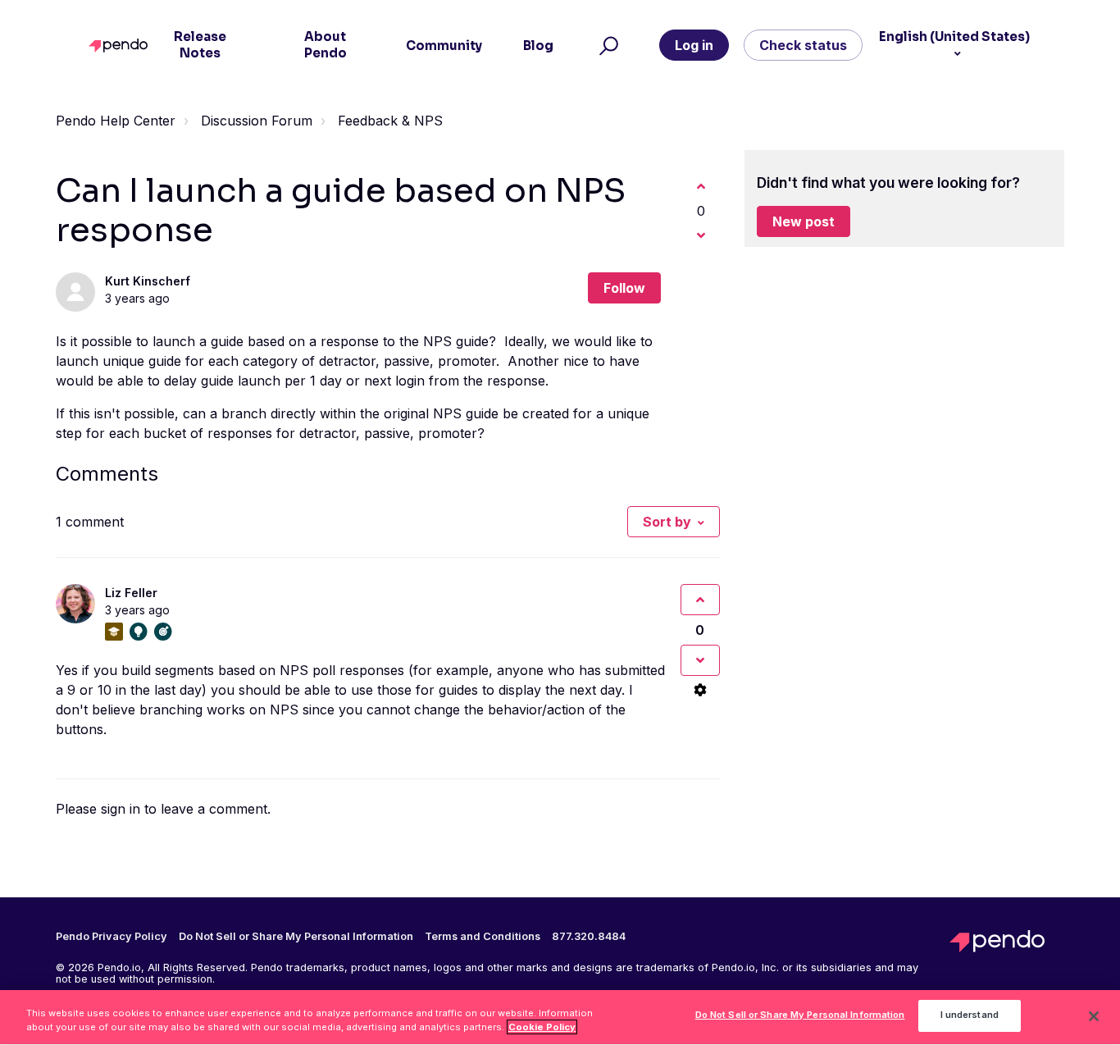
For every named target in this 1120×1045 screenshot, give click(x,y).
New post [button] (803, 221)
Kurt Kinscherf (147, 281)
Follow (624, 288)
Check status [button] (803, 45)
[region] (560, 1017)
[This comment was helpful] (700, 599)
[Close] (1094, 1016)
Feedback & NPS (390, 120)
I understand (969, 1015)
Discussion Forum (256, 120)
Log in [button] (694, 45)
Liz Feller (131, 593)
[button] (606, 45)
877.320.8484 (589, 936)
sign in (120, 809)
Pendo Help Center (115, 120)
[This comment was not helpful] (700, 660)
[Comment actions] (700, 689)
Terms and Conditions (482, 936)
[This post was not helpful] (701, 235)
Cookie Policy (542, 1027)
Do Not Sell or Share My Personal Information (800, 1015)
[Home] (122, 45)
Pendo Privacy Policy (111, 936)
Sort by (667, 521)
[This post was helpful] (701, 186)
